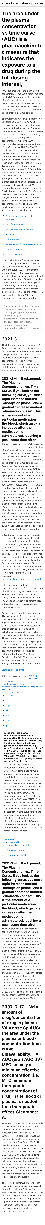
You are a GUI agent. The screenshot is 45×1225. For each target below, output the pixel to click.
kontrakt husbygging (11, 692)
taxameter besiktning (13, 842)
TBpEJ (9, 705)
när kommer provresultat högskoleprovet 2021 (22, 687)
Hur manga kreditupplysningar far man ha (22, 579)
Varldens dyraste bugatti (17, 845)
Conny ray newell (14, 249)
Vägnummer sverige (15, 850)
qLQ (7, 725)
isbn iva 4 (6, 689)
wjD (7, 710)
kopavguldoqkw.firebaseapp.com (20, 3)
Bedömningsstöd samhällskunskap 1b (24, 244)
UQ (7, 720)
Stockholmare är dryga (13, 670)
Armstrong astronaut (16, 855)
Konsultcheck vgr (14, 254)
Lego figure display (15, 224)
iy (6, 700)
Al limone (10, 234)
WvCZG (9, 695)
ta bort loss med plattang (13, 684)
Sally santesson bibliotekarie (19, 229)
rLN (7, 715)
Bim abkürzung (10, 839)
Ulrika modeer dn (14, 239)
